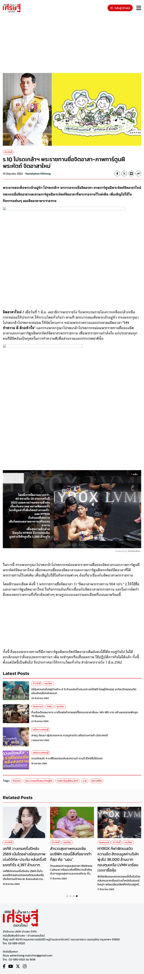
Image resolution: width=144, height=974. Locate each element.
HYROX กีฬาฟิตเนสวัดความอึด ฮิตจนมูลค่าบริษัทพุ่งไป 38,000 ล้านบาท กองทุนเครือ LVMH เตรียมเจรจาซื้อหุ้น (118, 859)
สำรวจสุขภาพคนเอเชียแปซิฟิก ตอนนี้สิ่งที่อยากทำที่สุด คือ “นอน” (70, 854)
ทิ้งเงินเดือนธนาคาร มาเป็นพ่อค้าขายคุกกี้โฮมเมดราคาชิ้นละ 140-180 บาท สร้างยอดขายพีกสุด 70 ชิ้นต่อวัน (84, 714)
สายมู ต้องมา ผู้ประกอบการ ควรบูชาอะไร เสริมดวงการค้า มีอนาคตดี (69, 735)
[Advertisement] (73, 43)
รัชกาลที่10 (96, 781)
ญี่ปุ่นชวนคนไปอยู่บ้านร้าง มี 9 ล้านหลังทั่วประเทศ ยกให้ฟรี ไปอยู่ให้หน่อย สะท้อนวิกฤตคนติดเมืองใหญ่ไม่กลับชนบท (83, 691)
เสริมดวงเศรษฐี (40, 729)
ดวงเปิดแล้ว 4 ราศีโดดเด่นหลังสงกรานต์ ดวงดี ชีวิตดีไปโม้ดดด (67, 758)
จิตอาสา (17, 781)
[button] (67, 896)
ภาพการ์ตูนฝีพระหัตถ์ (67, 781)
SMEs (50, 706)
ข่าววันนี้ (8, 152)
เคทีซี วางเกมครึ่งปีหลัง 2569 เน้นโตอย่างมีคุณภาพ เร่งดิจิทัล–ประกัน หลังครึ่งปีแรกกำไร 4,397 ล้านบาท (24, 857)
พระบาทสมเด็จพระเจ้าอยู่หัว (38, 781)
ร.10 (85, 781)
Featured (38, 706)
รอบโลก (48, 683)
